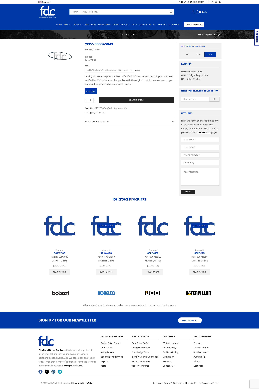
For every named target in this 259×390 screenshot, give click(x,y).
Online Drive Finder (110, 343)
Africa (197, 361)
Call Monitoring (170, 352)
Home (59, 24)
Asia (79, 365)
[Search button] (171, 12)
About (67, 24)
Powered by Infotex (83, 383)
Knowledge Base (140, 352)
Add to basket (138, 100)
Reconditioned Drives (111, 356)
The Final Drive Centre (51, 350)
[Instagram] (216, 2)
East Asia (198, 365)
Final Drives (90, 24)
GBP (187, 54)
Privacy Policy (193, 383)
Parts (103, 365)
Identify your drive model (145, 356)
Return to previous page (209, 34)
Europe (68, 365)
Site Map (157, 383)
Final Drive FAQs (140, 343)
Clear (137, 70)
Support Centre (147, 24)
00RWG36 (59, 253)
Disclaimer (168, 356)
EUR (198, 54)
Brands (77, 24)
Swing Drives (104, 24)
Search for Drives (141, 361)
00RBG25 (199, 253)
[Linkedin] (220, 2)
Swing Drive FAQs (141, 347)
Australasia (199, 356)
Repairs (104, 361)
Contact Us (204, 132)
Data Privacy (169, 347)
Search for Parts (140, 365)
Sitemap (167, 361)
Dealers (162, 24)
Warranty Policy (210, 383)
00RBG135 (153, 253)
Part (87, 65)
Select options (59, 272)
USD (210, 54)
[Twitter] (212, 2)
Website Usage (170, 343)
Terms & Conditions (174, 383)
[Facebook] (209, 2)
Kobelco (133, 34)
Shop (134, 24)
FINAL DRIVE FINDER (194, 24)
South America (201, 352)
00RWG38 (106, 253)
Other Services (120, 24)
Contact (174, 24)
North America (201, 347)
